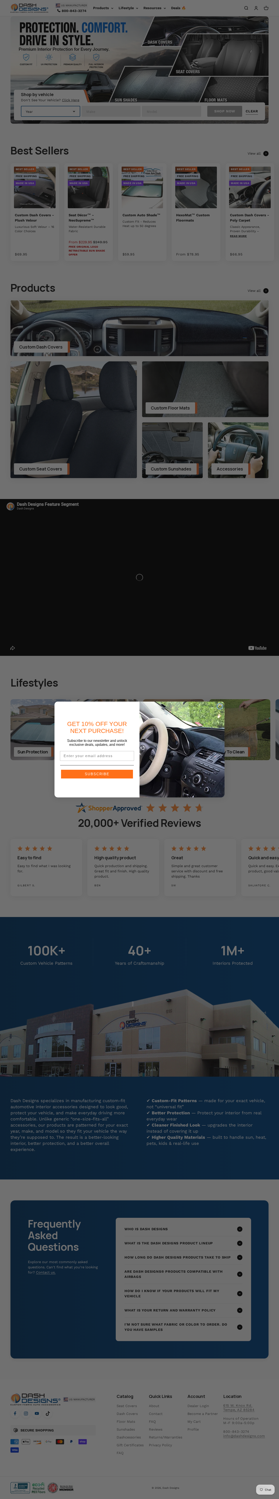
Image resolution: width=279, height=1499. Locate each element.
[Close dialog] (219, 706)
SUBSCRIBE (97, 774)
